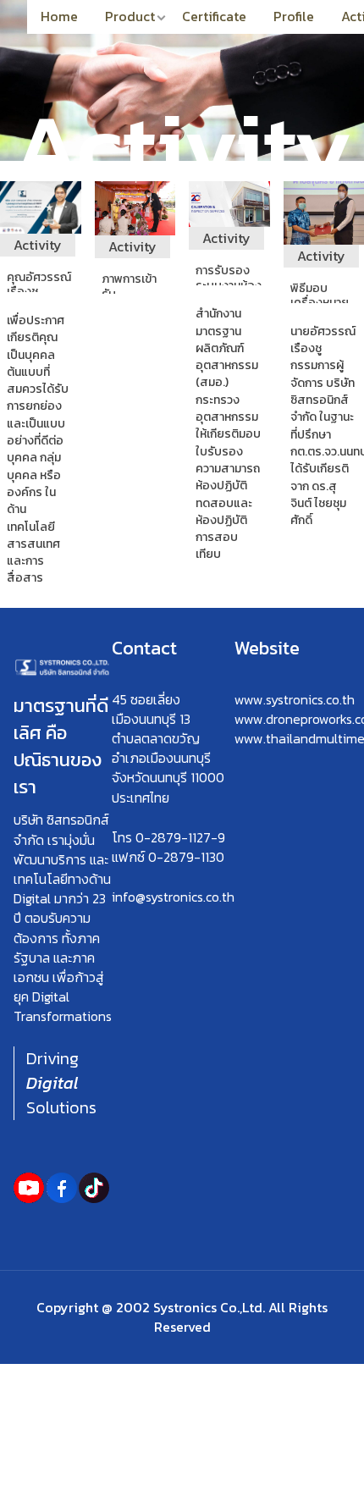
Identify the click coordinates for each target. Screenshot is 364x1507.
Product (130, 16)
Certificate (214, 16)
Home (59, 16)
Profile (293, 16)
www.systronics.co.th (294, 699)
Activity (38, 245)
